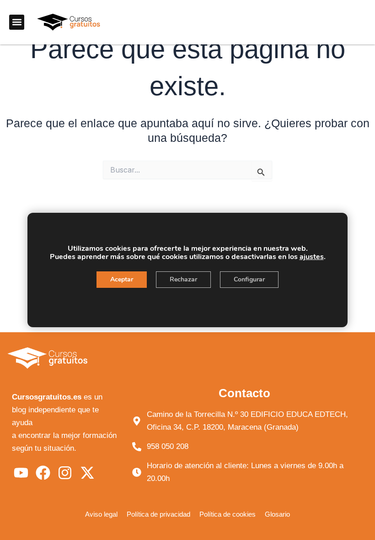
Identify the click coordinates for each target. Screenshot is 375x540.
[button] (16, 22)
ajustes (312, 257)
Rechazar (183, 279)
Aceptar (121, 279)
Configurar (249, 279)
